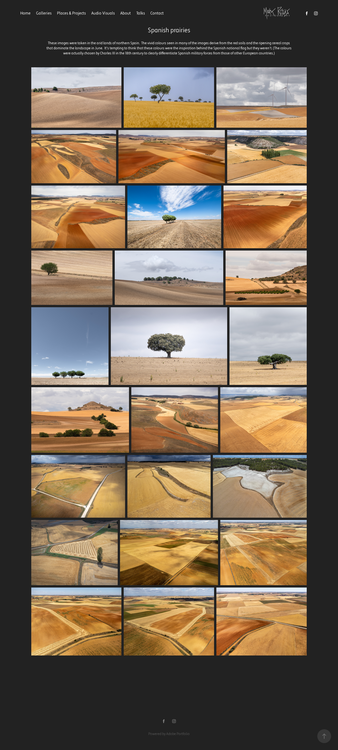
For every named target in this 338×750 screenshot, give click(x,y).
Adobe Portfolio (178, 734)
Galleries (44, 13)
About (125, 13)
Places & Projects (71, 13)
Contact (157, 13)
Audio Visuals (103, 13)
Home (25, 13)
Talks (140, 13)
